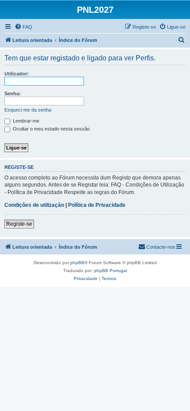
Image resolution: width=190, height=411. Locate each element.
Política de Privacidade (96, 205)
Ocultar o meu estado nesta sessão (50, 128)
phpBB (77, 262)
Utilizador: (16, 73)
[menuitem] (23, 27)
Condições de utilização (34, 205)
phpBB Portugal (110, 270)
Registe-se (19, 224)
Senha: (12, 93)
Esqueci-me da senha (27, 109)
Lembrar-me (25, 120)
